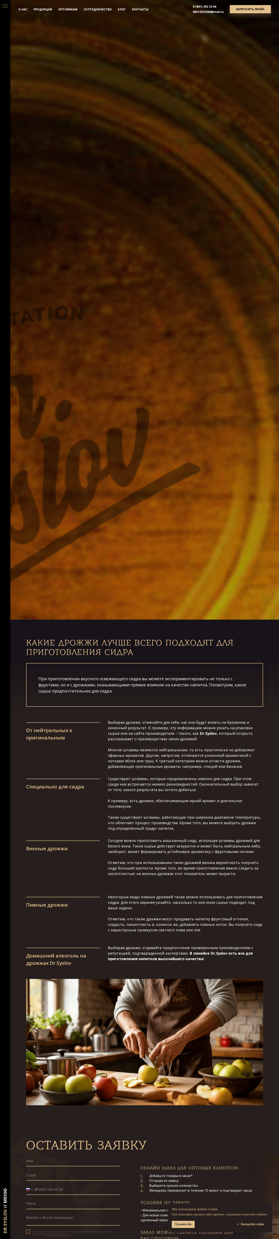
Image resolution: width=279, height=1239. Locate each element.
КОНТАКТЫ (140, 9)
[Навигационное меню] (5, 6)
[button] (250, 9)
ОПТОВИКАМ (67, 9)
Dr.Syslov (5, 1221)
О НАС (22, 9)
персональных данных (58, 1234)
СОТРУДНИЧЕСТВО (98, 9)
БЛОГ (122, 9)
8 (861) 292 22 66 (204, 6)
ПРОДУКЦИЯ (42, 9)
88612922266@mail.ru (208, 12)
